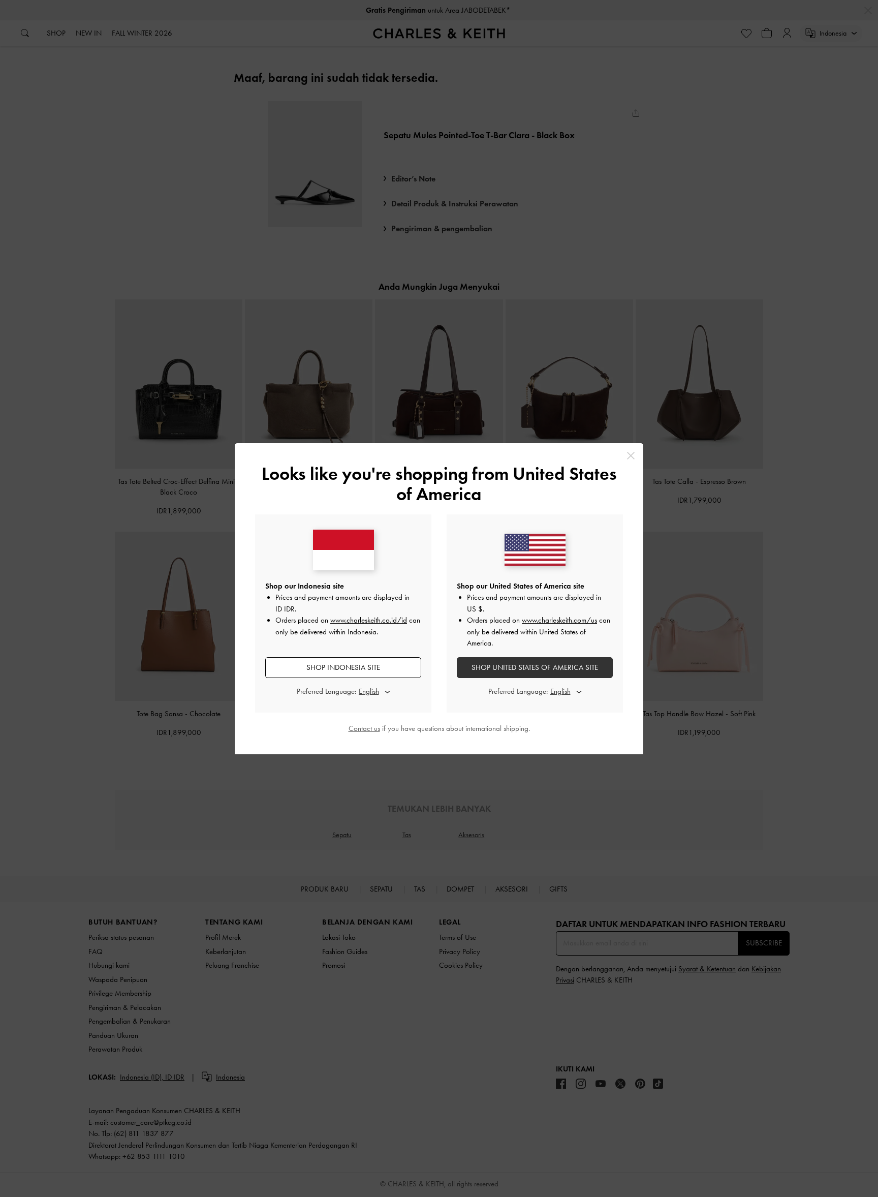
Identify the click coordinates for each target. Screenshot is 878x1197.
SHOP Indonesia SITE (343, 667)
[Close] (630, 455)
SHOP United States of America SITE (535, 667)
